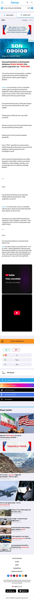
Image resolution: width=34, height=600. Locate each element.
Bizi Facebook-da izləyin (10, 394)
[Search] (32, 2)
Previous (2, 8)
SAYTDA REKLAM (17, 558)
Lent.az (4, 87)
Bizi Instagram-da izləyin (10, 385)
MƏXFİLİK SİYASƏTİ (17, 571)
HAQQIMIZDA (17, 568)
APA (3, 246)
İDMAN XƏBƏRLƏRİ (17, 341)
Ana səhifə (24, 20)
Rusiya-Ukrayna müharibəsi (12, 8)
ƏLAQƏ (17, 561)
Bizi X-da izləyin (8, 399)
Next (32, 8)
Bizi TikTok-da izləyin (10, 390)
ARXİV (17, 565)
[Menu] (2, 3)
